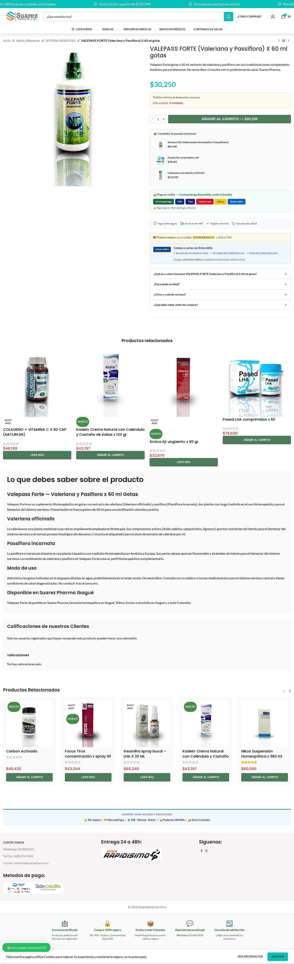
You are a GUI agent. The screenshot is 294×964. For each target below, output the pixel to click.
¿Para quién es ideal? (220, 284)
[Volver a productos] (283, 41)
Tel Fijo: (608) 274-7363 (18, 856)
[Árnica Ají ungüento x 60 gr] (184, 382)
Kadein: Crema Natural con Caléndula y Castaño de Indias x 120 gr (110, 432)
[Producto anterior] (278, 41)
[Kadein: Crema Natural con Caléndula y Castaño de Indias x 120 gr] (110, 382)
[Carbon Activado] (29, 723)
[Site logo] (21, 16)
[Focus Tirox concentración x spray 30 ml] (88, 723)
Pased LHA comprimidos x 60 (249, 419)
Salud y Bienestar (28, 40)
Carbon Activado (21, 751)
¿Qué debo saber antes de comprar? (220, 304)
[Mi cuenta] (273, 17)
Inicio (7, 40)
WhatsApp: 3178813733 (18, 849)
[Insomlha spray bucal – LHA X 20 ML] (147, 723)
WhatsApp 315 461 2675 (190, 935)
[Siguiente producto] (288, 41)
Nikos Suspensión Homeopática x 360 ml (261, 754)
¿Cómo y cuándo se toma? (220, 294)
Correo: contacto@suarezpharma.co (25, 863)
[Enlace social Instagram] (206, 851)
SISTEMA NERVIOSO (60, 40)
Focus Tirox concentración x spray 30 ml (88, 756)
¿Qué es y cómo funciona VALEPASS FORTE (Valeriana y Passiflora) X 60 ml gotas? (220, 274)
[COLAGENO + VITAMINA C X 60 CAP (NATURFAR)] (37, 382)
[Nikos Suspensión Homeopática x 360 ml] (264, 723)
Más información (250, 956)
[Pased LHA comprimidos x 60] (257, 382)
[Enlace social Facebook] (201, 851)
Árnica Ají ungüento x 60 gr (174, 441)
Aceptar (278, 956)
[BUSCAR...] (228, 16)
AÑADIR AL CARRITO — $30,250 (229, 119)
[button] (110, 455)
